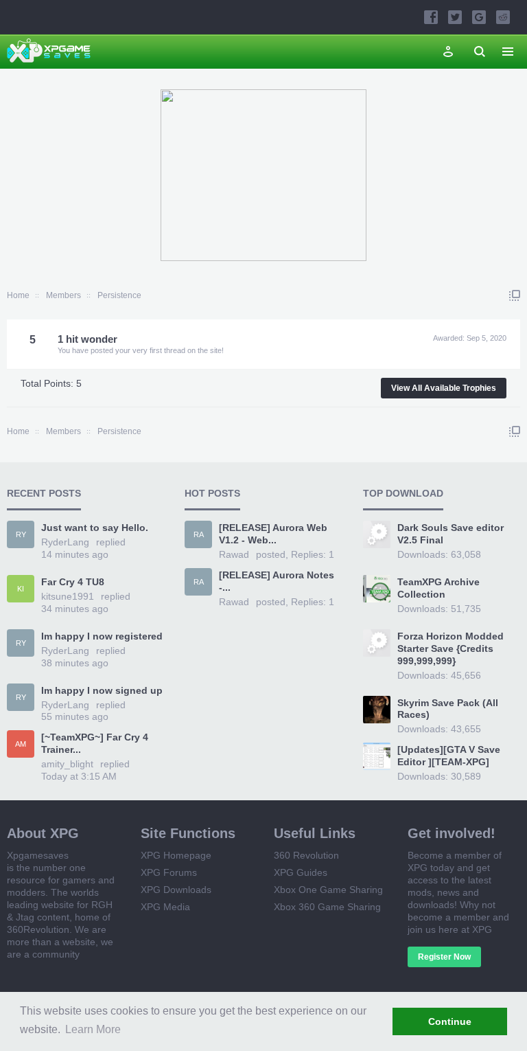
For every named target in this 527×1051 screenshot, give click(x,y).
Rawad (234, 554)
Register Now (444, 957)
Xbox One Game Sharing (328, 889)
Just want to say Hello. (94, 527)
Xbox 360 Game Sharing (327, 906)
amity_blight (67, 763)
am (20, 744)
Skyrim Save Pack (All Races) (447, 709)
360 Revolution (306, 855)
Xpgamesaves (38, 855)
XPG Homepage (176, 855)
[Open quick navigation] (514, 295)
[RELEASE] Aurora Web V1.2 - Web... (273, 533)
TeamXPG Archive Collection (438, 588)
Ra (199, 534)
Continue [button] (449, 1021)
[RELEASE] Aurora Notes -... (276, 581)
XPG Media (165, 906)
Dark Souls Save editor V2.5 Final (450, 533)
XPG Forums (169, 872)
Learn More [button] (93, 1029)
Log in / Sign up (448, 51)
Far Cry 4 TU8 (72, 581)
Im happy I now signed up (102, 690)
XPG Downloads (176, 889)
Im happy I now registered (102, 636)
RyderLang (65, 541)
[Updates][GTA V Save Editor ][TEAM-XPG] (448, 755)
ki (20, 589)
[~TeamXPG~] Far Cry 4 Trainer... (94, 743)
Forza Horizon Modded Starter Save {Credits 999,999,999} (450, 648)
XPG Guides (300, 872)
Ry (21, 534)
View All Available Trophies (443, 388)
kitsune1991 (67, 596)
